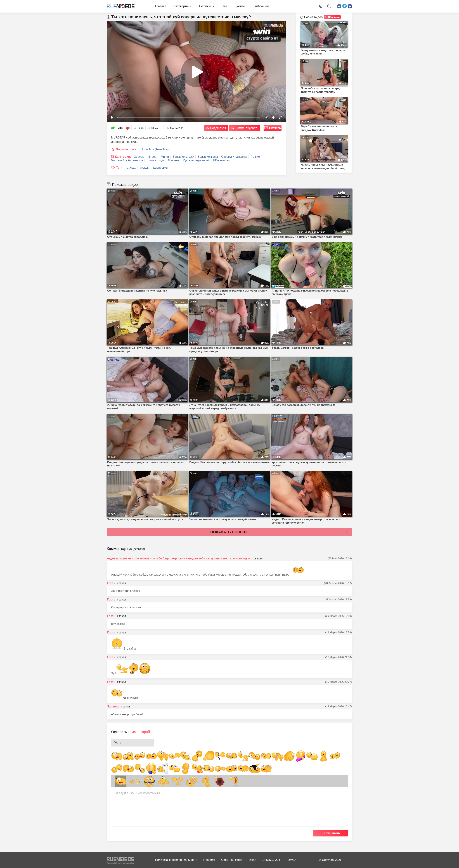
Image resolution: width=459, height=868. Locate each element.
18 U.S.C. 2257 (272, 859)
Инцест (152, 156)
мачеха (131, 167)
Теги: (119, 167)
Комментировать (247, 128)
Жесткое (173, 160)
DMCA (292, 859)
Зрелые (139, 156)
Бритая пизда (155, 160)
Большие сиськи (183, 156)
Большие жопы (208, 156)
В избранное (260, 6)
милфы (144, 167)
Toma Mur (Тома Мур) (155, 149)
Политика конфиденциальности (176, 859)
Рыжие (255, 156)
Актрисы (204, 6)
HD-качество (221, 160)
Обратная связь (231, 859)
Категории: (123, 156)
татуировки (160, 167)
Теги (224, 6)
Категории (181, 6)
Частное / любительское (127, 160)
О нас (252, 859)
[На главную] (119, 6)
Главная (160, 6)
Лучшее (240, 6)
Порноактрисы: (127, 149)
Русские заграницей (196, 160)
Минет (165, 156)
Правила (209, 859)
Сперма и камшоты (234, 156)
